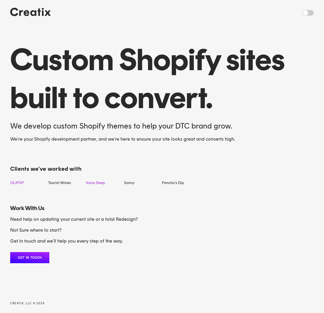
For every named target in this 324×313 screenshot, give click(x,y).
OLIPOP (17, 182)
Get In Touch (30, 257)
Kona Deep (95, 182)
